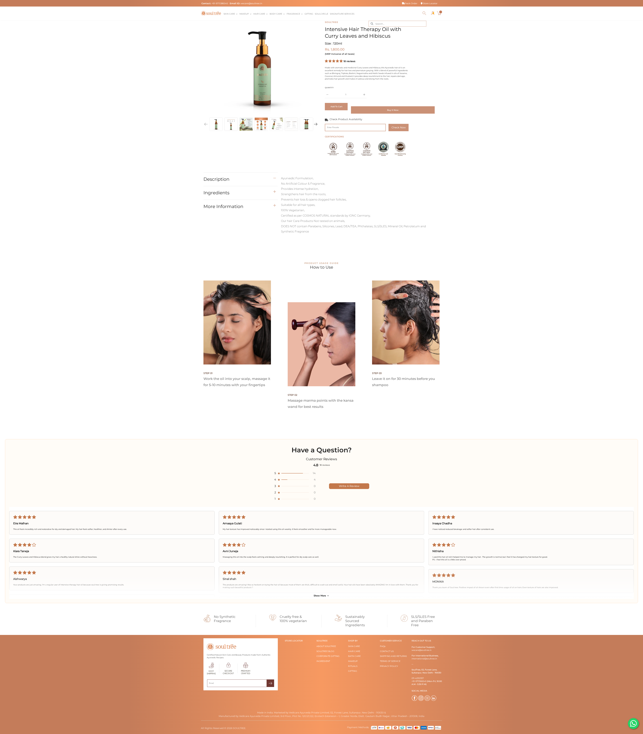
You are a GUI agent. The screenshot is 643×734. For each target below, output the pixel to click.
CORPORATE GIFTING (327, 656)
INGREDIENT (323, 661)
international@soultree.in (424, 658)
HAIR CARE (354, 651)
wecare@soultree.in (251, 3)
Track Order (411, 3)
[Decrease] (327, 92)
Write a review (349, 486)
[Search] (424, 13)
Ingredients (216, 192)
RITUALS (352, 666)
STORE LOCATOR (294, 640)
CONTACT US (387, 651)
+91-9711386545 (220, 3)
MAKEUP (353, 661)
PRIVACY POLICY (389, 666)
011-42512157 (418, 678)
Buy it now (393, 110)
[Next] (315, 124)
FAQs (383, 646)
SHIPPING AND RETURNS (393, 656)
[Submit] (270, 683)
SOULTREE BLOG (325, 651)
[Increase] (364, 92)
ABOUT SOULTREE (326, 646)
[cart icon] (439, 13)
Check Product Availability (346, 119)
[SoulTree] (211, 13)
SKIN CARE (354, 646)
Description (216, 179)
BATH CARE (354, 656)
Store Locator (429, 3)
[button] (334, 61)
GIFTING (352, 671)
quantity (329, 88)
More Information (223, 206)
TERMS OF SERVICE (390, 661)
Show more (320, 595)
